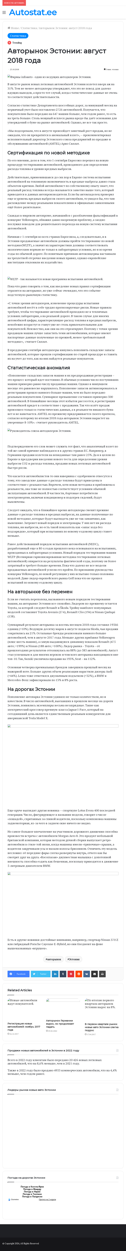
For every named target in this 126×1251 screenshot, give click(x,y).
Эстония (74, 959)
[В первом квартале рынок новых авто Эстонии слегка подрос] (101, 1009)
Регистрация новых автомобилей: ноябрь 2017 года (24, 1026)
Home (14, 28)
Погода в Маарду (32, 1189)
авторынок (54, 959)
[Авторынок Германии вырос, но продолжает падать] (63, 1008)
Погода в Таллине (32, 1194)
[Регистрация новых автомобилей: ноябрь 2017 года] (24, 1009)
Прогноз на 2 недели (47, 1199)
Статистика (29, 28)
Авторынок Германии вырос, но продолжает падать (60, 1023)
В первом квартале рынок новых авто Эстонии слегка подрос (101, 1027)
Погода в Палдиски (32, 1196)
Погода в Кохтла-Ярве (32, 1186)
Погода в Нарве (32, 1191)
